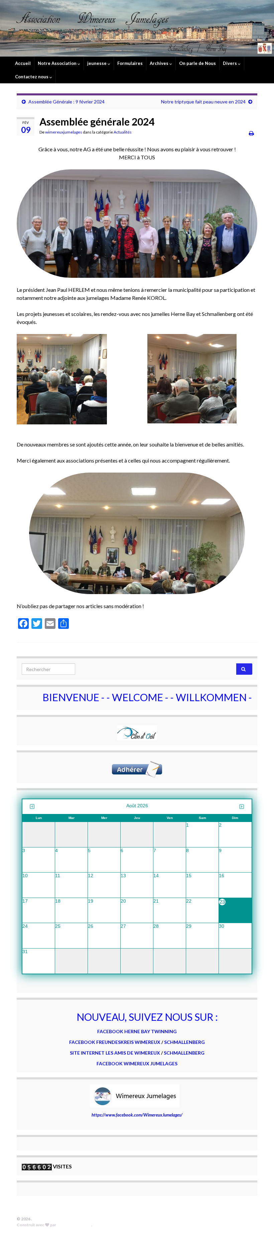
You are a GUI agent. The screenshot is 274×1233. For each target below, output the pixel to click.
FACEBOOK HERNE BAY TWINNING (137, 1031)
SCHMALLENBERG (184, 1042)
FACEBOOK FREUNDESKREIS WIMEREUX (114, 1042)
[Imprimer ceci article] (251, 133)
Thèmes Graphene (74, 1224)
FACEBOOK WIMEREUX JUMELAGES (137, 1063)
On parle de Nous (197, 63)
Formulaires (130, 63)
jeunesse (97, 63)
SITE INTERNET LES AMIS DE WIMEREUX (115, 1053)
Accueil (23, 63)
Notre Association (58, 63)
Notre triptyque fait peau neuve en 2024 (203, 101)
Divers (230, 63)
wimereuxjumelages (63, 132)
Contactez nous (32, 76)
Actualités (123, 132)
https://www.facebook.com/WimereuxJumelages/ (137, 1115)
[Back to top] (259, 1218)
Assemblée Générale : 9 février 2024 (66, 101)
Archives (159, 63)
